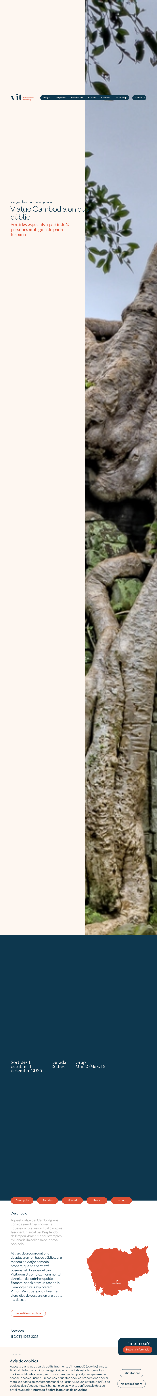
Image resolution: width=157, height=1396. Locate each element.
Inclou (121, 1201)
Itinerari (72, 1201)
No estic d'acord (131, 1384)
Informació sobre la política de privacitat (60, 1390)
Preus (96, 1201)
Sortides (47, 1201)
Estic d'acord (131, 1373)
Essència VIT (77, 97)
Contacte (105, 97)
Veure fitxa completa (28, 1313)
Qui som (92, 97)
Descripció (22, 1201)
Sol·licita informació (137, 1350)
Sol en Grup (120, 97)
